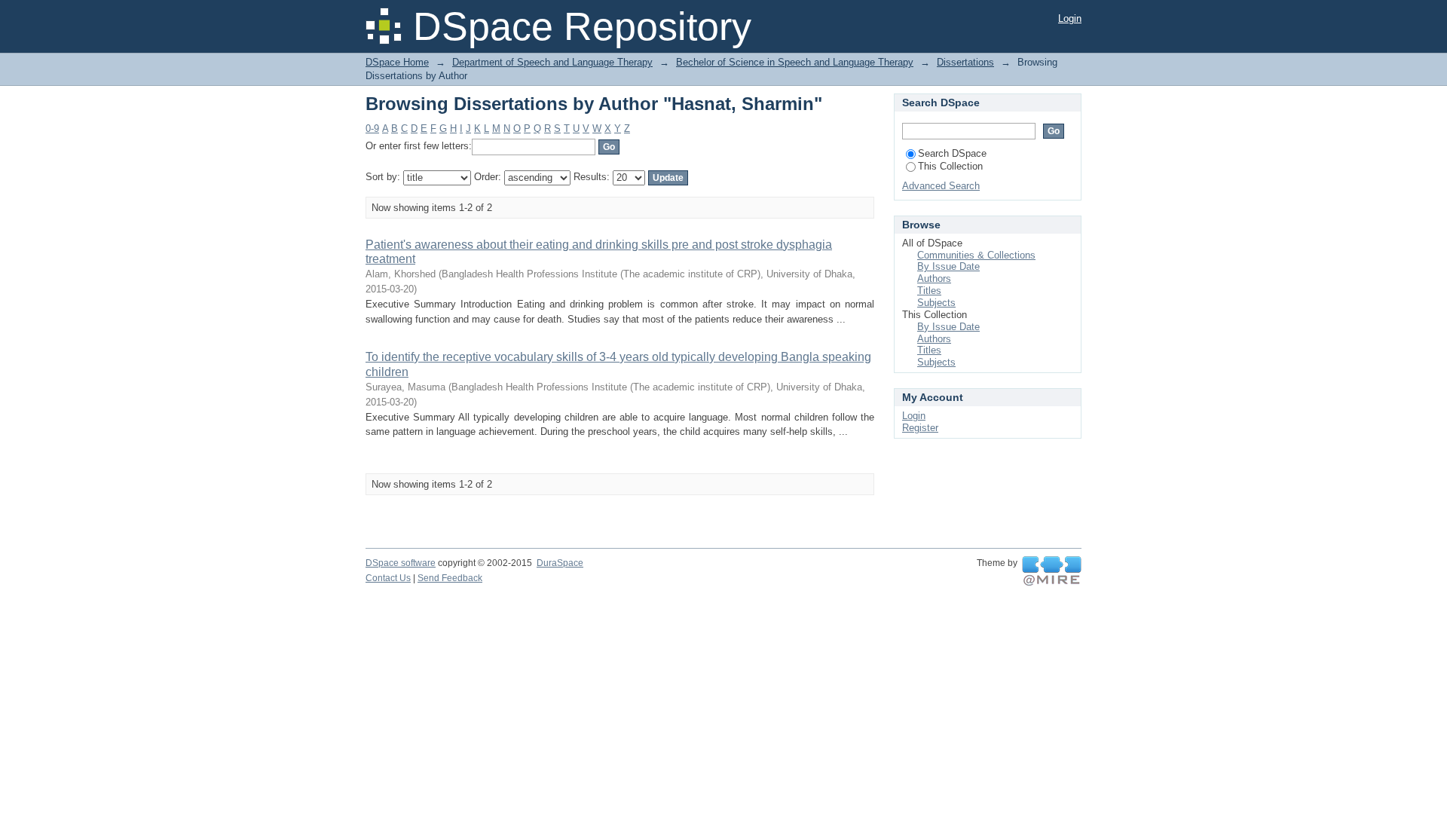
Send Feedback (450, 578)
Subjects (936, 302)
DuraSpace (560, 563)
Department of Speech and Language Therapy (552, 62)
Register (920, 427)
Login (1069, 18)
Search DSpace (952, 153)
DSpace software (401, 563)
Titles (929, 290)
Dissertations (965, 62)
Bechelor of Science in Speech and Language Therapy (794, 62)
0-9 (372, 128)
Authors (934, 278)
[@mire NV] (1051, 571)
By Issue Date (948, 266)
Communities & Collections (976, 255)
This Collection (950, 166)
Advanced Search (941, 185)
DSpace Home (397, 62)
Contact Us (388, 578)
